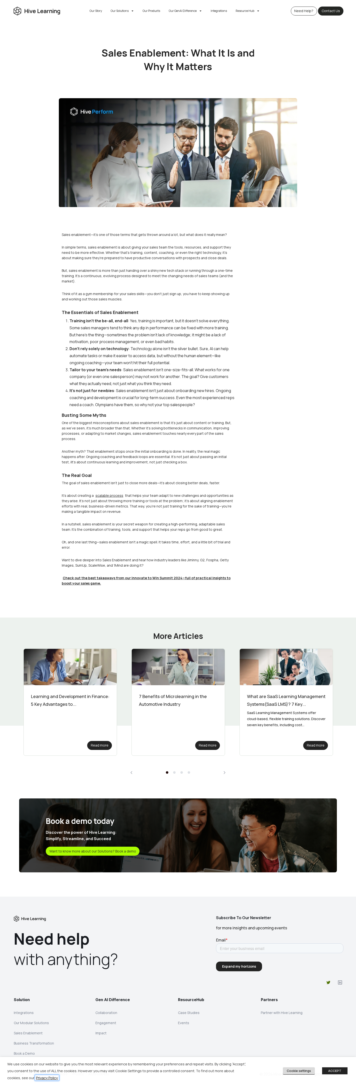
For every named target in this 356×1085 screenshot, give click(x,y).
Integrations (219, 11)
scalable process (109, 495)
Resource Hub (245, 11)
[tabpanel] (70, 702)
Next (224, 773)
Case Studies (189, 1012)
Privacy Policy (47, 1077)
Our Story (96, 11)
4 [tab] (188, 772)
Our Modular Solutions (31, 1023)
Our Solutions (120, 11)
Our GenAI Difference (183, 11)
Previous (131, 773)
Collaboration (106, 1012)
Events (183, 1023)
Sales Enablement (28, 1033)
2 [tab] (174, 772)
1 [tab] (167, 772)
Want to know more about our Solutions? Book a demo (92, 851)
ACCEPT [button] (334, 1071)
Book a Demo (24, 1053)
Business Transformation (34, 1043)
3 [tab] (181, 772)
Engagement (105, 1023)
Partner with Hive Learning (281, 1012)
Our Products (151, 11)
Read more (99, 745)
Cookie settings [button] (299, 1071)
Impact (101, 1033)
